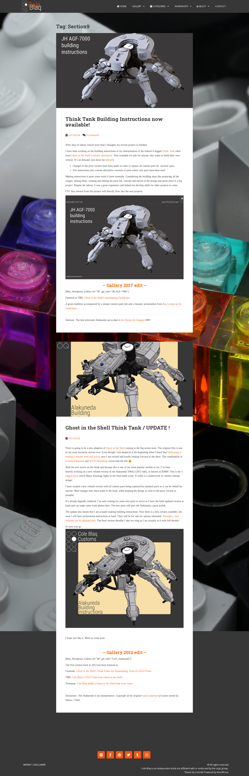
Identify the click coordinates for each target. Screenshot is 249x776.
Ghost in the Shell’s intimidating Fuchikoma (107, 297)
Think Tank (168, 151)
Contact (220, 6)
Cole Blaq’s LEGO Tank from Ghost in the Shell (97, 677)
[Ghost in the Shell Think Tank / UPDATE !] (124, 379)
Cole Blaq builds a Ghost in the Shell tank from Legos (105, 683)
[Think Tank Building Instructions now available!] (124, 70)
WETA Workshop (98, 461)
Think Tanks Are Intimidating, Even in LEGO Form (113, 671)
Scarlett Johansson (74, 461)
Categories (159, 6)
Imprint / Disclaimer (34, 764)
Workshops (181, 6)
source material (150, 695)
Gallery (136, 6)
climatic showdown (102, 155)
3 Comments (92, 135)
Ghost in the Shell (80, 155)
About (202, 6)
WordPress (222, 772)
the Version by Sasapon (133, 320)
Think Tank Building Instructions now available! (114, 122)
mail (110, 160)
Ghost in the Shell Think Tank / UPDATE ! (117, 427)
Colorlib (199, 772)
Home (122, 6)
